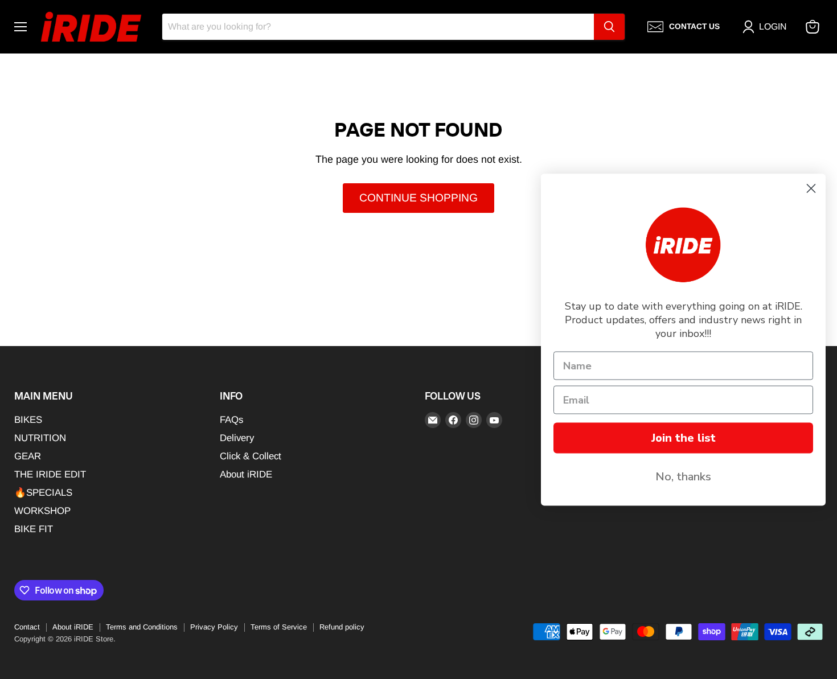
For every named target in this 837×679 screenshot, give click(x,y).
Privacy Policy (214, 627)
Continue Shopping (418, 198)
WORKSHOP (42, 510)
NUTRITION (40, 438)
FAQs (231, 419)
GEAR (27, 456)
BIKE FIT (33, 529)
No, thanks (683, 476)
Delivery (237, 438)
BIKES (28, 419)
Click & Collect (250, 456)
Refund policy (341, 627)
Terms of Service (279, 627)
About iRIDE (246, 474)
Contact (27, 627)
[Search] (609, 27)
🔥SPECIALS (43, 492)
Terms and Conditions (142, 627)
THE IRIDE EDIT (50, 474)
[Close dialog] (811, 188)
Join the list (683, 437)
